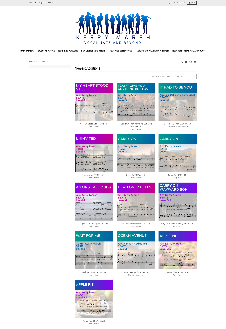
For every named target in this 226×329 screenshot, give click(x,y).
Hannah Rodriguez (135, 275)
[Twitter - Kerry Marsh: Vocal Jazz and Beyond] (181, 61)
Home (31, 62)
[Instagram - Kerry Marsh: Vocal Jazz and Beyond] (190, 61)
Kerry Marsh (94, 126)
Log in (170, 3)
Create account (179, 3)
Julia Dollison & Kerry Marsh (177, 126)
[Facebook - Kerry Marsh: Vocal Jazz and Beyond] (186, 61)
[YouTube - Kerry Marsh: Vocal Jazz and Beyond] (195, 61)
